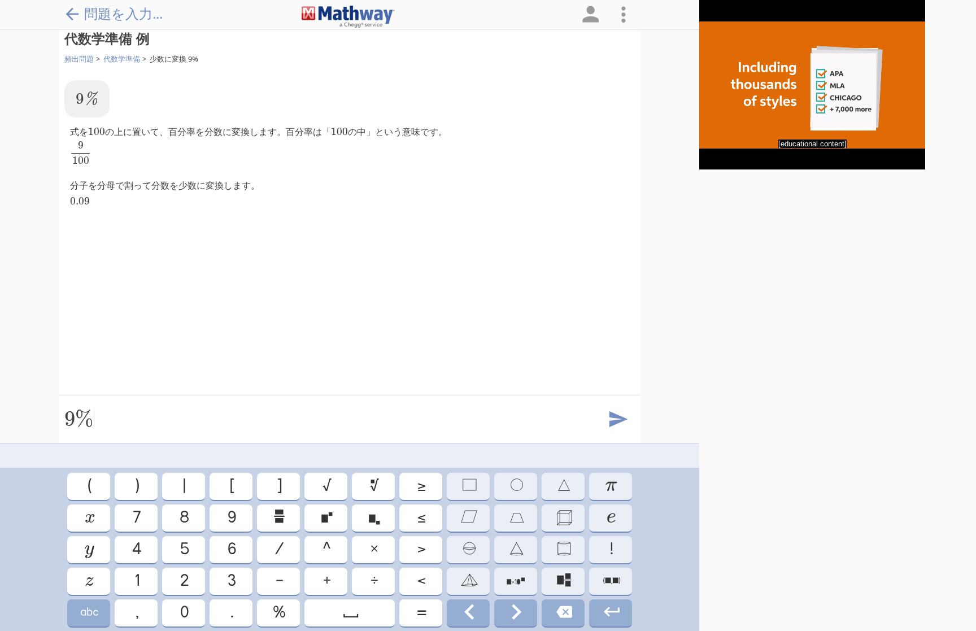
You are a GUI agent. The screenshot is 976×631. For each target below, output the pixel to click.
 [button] (468, 581)
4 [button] (136, 549)
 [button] (278, 517)
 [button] (468, 549)
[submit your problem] (617, 420)
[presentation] (87, 98)
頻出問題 (79, 59)
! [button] (611, 549)
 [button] (515, 612)
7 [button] (136, 517)
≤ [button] (420, 517)
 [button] (563, 612)
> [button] (420, 549)
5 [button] (184, 549)
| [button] (183, 486)
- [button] (278, 581)
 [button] (373, 486)
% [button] (278, 612)
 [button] (89, 581)
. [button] (231, 612)
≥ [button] (420, 486)
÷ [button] (373, 581)
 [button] (350, 612)
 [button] (468, 517)
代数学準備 (121, 59)
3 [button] (231, 581)
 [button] (326, 517)
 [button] (563, 486)
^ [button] (325, 549)
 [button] (516, 486)
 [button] (516, 581)
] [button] (278, 486)
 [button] (515, 549)
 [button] (88, 549)
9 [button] (231, 517)
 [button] (611, 612)
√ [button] (326, 486)
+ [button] (326, 581)
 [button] (373, 517)
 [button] (563, 517)
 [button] (88, 612)
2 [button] (183, 581)
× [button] (373, 549)
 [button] (89, 517)
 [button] (610, 517)
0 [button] (183, 612)
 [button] (563, 581)
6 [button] (231, 549)
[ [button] (231, 486)
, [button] (136, 612)
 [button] (516, 517)
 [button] (468, 486)
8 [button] (183, 517)
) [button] (136, 486)
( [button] (88, 486)
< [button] (420, 581)
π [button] (610, 486)
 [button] (611, 581)
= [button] (421, 612)
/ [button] (278, 549)
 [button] (563, 549)
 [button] (468, 612)
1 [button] (136, 581)
